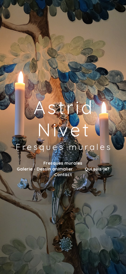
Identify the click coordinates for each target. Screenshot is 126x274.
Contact (63, 174)
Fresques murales (62, 163)
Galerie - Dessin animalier (45, 169)
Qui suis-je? (97, 169)
